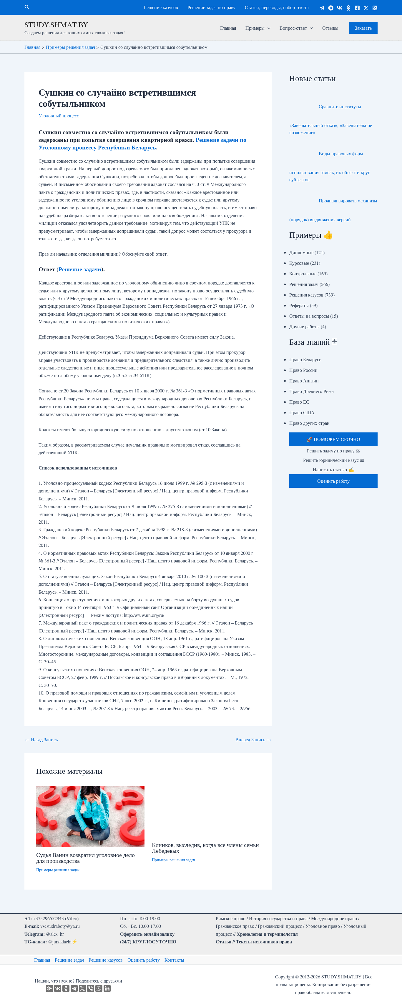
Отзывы (330, 28)
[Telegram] (322, 8)
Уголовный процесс (59, 115)
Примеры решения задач (57, 870)
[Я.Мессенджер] (49, 988)
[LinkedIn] (107, 988)
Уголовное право (322, 926)
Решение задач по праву (211, 7)
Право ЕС (299, 402)
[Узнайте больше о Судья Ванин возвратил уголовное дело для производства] (90, 816)
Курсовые (299, 263)
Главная (228, 28)
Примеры (255, 28)
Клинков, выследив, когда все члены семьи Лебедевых (205, 848)
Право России (303, 370)
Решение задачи (80, 269)
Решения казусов (306, 295)
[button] (27, 7)
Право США (302, 412)
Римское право (230, 918)
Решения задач (303, 284)
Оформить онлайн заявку (147, 933)
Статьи (223, 941)
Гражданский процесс (280, 926)
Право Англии (304, 380)
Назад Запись (41, 739)
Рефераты (299, 305)
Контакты (174, 960)
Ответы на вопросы (309, 316)
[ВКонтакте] (57, 988)
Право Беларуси (305, 359)
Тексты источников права (264, 941)
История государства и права (278, 918)
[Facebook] (357, 8)
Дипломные (301, 252)
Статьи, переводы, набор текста (277, 7)
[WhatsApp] (98, 988)
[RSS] (375, 8)
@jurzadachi (60, 941)
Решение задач (69, 960)
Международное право (334, 918)
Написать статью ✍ (333, 469)
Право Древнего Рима (311, 391)
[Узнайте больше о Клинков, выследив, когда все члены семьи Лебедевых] (206, 811)
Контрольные (302, 273)
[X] (82, 988)
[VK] (339, 8)
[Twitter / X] (366, 8)
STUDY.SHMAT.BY (56, 24)
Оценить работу (143, 960)
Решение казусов (161, 7)
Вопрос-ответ (293, 28)
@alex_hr (55, 934)
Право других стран (309, 423)
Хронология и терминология (267, 933)
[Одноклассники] (348, 8)
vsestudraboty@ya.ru (60, 926)
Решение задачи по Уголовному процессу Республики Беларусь (142, 143)
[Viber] (90, 988)
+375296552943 (48, 918)
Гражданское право (235, 926)
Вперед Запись (253, 739)
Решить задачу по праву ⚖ (333, 450)
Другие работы (304, 326)
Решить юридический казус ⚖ (333, 460)
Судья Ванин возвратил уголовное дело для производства (85, 858)
